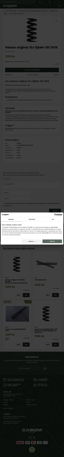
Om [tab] (53, 219)
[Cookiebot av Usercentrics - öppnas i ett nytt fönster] (55, 215)
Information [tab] (32, 219)
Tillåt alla (52, 241)
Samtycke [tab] (11, 219)
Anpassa (30, 241)
